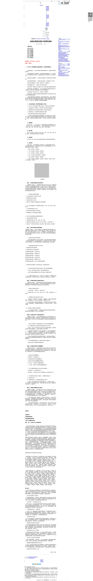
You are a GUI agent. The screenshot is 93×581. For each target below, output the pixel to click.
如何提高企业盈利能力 (62, 53)
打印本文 (41, 561)
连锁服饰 (47, 6)
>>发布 (68, 63)
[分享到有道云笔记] (38, 564)
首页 (46, 27)
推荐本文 (41, 560)
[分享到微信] (34, 564)
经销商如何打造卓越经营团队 (63, 60)
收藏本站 (46, 28)
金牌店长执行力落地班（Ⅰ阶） (63, 52)
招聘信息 (47, 25)
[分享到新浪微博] (35, 564)
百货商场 (47, 8)
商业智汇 (47, 24)
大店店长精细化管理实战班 (63, 59)
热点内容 (60, 51)
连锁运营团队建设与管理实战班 (63, 54)
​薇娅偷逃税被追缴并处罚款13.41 (63, 45)
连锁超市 (47, 7)
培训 (41, 38)
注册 (67, 1)
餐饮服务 (47, 9)
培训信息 (60, 71)
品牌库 (47, 18)
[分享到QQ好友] (37, 564)
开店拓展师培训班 (61, 57)
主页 (35, 38)
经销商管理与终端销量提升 (63, 55)
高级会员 (47, 23)
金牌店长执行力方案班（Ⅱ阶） (63, 56)
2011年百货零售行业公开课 (63, 58)
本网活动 (47, 22)
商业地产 (41, 5)
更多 (69, 51)
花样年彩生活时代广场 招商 (63, 70)
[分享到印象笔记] (40, 564)
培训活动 (38, 38)
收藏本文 (41, 559)
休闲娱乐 (47, 10)
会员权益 (69, 1)
